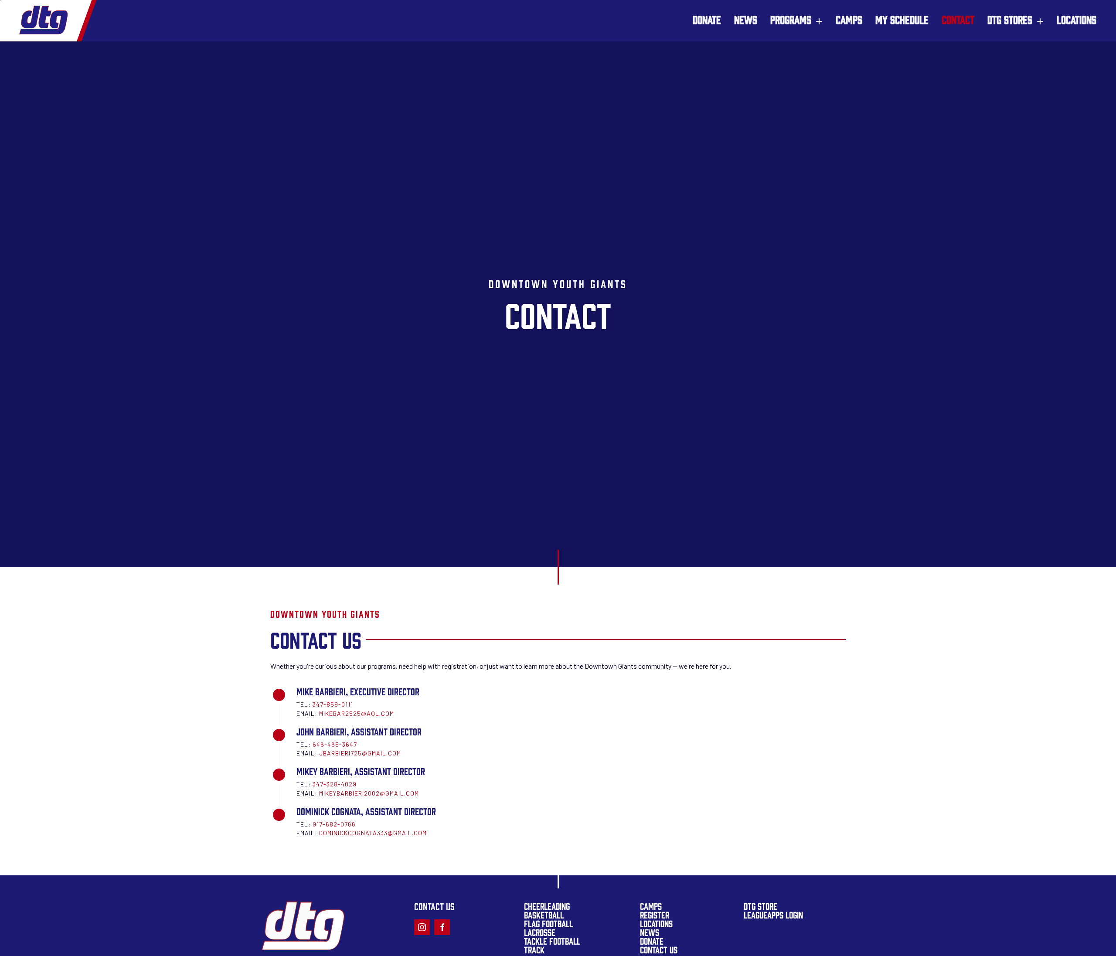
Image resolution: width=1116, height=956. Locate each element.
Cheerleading (547, 905)
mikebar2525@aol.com (356, 713)
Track (534, 949)
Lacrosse (539, 931)
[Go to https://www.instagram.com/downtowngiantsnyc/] (422, 927)
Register (654, 914)
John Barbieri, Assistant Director (359, 731)
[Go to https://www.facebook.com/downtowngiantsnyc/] (442, 927)
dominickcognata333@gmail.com (373, 833)
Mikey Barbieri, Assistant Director (360, 770)
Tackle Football (552, 940)
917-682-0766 (334, 824)
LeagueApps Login (773, 914)
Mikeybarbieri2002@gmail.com (369, 793)
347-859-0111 (333, 704)
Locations (656, 923)
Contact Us (658, 949)
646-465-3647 (335, 744)
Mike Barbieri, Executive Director (357, 691)
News (649, 931)
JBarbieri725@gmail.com (360, 753)
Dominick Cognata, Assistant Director (366, 811)
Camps (651, 905)
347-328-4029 (335, 784)
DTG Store (760, 905)
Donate (651, 940)
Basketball (544, 914)
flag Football (548, 923)
